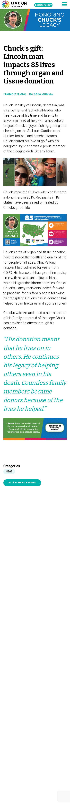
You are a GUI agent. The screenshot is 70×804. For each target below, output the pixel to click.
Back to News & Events (22, 482)
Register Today (43, 5)
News (9, 471)
